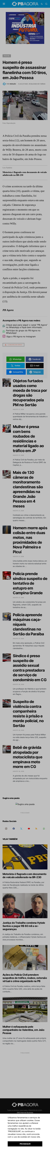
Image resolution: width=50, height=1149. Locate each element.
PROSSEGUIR (25, 1144)
